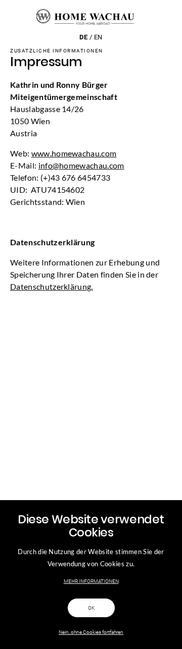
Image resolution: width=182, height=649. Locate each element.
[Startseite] (91, 16)
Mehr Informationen (91, 581)
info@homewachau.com (81, 165)
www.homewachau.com (74, 153)
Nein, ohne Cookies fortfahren (91, 632)
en (98, 37)
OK (91, 608)
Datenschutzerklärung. (51, 286)
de (83, 37)
